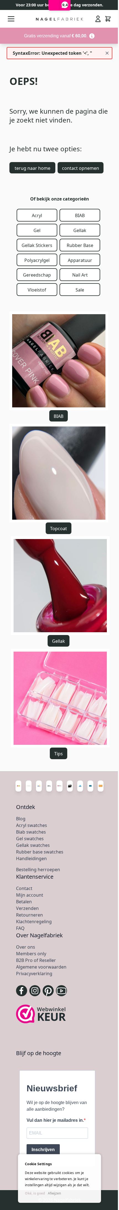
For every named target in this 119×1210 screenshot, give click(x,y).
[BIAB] (58, 360)
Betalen (24, 902)
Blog (20, 819)
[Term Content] (92, 35)
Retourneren (29, 915)
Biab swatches (31, 832)
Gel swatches (30, 839)
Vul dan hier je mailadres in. (55, 1120)
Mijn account (29, 895)
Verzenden (27, 908)
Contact (24, 888)
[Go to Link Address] (59, 36)
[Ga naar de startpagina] (59, 18)
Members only (31, 954)
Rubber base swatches (39, 852)
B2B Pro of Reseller (36, 960)
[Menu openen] (11, 18)
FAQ (20, 928)
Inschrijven (43, 1149)
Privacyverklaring (34, 973)
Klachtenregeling (34, 921)
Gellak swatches (33, 845)
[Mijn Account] (98, 19)
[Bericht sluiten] (107, 53)
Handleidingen (31, 858)
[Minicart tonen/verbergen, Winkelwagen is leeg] (108, 18)
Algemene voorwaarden (41, 967)
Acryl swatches (31, 825)
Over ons (25, 947)
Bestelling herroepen (38, 869)
